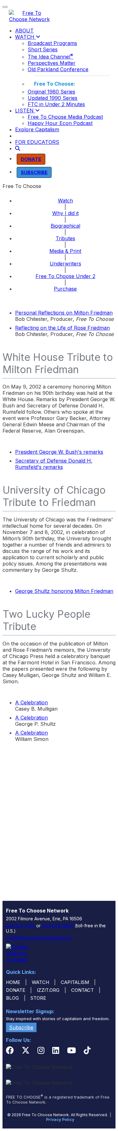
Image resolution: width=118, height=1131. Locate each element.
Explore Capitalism (37, 129)
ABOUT (24, 30)
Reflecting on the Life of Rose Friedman (62, 328)
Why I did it (65, 213)
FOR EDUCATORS (37, 142)
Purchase (65, 289)
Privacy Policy (60, 1119)
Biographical (65, 226)
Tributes (65, 238)
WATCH (25, 37)
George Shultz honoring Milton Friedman (64, 591)
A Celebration (31, 702)
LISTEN (25, 110)
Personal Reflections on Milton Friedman (64, 313)
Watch (65, 200)
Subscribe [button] (21, 1027)
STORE (38, 998)
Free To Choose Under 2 (65, 276)
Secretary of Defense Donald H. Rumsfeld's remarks (53, 464)
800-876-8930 (58, 925)
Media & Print (65, 251)
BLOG (12, 998)
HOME (13, 982)
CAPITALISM (75, 982)
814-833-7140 (20, 925)
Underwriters (65, 263)
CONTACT (82, 990)
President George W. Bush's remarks (59, 452)
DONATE (15, 990)
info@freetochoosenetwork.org (39, 938)
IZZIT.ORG (48, 990)
